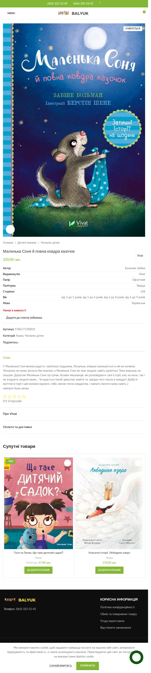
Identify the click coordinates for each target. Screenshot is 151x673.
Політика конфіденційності (117, 607)
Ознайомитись (60, 666)
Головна (8, 242)
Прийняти (87, 666)
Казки (19, 336)
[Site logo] (74, 13)
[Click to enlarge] (10, 229)
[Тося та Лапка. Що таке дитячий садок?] (38, 503)
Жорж (109, 558)
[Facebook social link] (20, 342)
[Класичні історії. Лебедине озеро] (109, 503)
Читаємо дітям (50, 242)
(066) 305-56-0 (82, 3)
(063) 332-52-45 (26, 609)
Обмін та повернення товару (118, 614)
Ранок (38, 558)
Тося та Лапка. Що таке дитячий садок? (38, 553)
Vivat (140, 255)
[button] (38, 570)
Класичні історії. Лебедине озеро (109, 553)
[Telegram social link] (25, 342)
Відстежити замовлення (115, 628)
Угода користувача (112, 621)
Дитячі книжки (26, 242)
